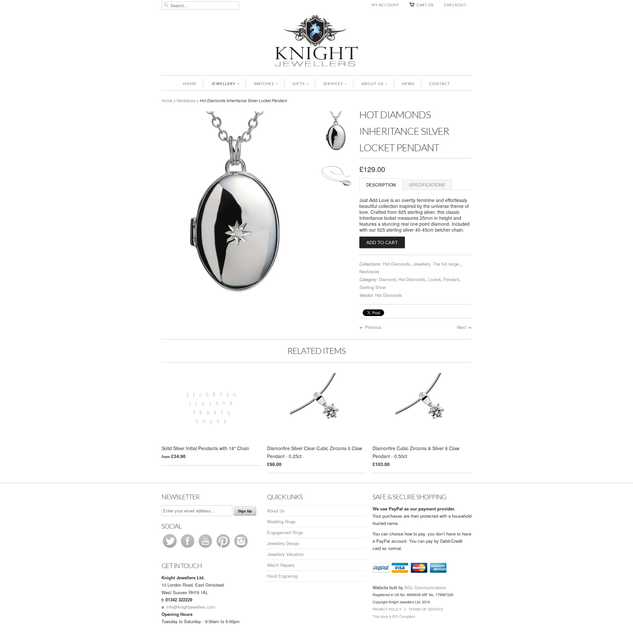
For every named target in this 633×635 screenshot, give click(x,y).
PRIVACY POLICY (387, 609)
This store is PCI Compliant (394, 616)
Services (335, 83)
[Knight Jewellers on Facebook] (188, 547)
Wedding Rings (281, 521)
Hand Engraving (282, 576)
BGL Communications (425, 587)
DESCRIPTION (381, 185)
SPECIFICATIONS (427, 185)
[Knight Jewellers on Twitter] (170, 547)
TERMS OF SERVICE (425, 609)
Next (461, 327)
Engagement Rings (285, 532)
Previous (373, 327)
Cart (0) (425, 5)
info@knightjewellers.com (190, 607)
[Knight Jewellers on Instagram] (241, 547)
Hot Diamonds (396, 264)
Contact (439, 83)
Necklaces (186, 100)
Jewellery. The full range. (436, 264)
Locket (434, 279)
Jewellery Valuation (285, 554)
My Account (385, 5)
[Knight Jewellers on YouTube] (206, 547)
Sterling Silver (372, 287)
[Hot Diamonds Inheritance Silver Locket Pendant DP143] (336, 133)
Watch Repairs (281, 565)
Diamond (387, 279)
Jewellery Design (283, 543)
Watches (266, 83)
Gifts (300, 83)
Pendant (451, 279)
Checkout (455, 5)
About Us (374, 83)
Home (189, 83)
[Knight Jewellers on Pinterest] (224, 547)
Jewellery (225, 83)
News (408, 83)
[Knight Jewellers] (316, 42)
